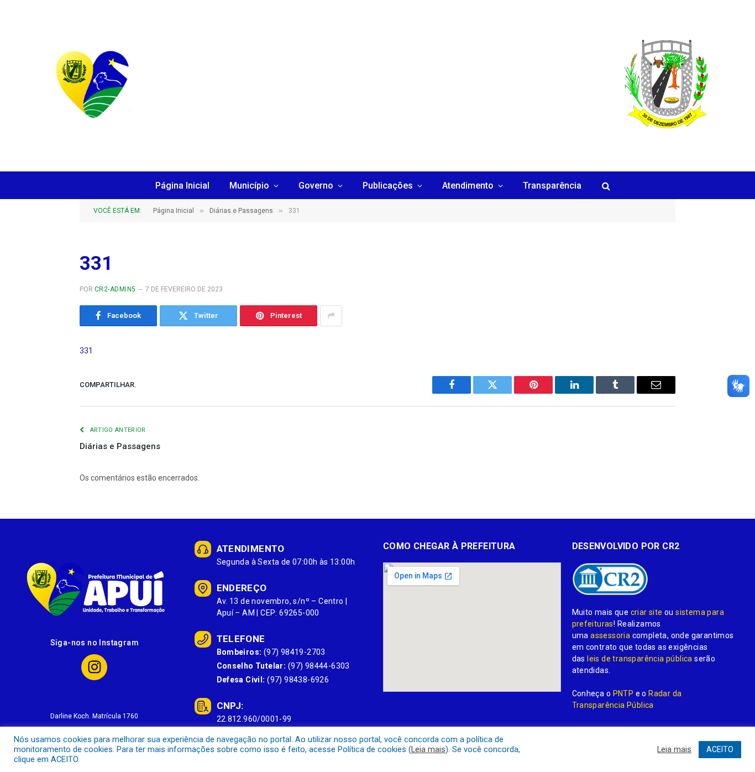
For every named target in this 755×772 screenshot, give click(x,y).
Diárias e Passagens (120, 446)
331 (86, 350)
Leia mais (428, 749)
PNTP (623, 693)
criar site (647, 612)
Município (249, 185)
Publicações (388, 185)
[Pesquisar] (605, 186)
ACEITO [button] (719, 749)
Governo (315, 185)
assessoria (610, 635)
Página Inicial (182, 185)
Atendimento (468, 185)
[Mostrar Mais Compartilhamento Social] (331, 315)
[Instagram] (94, 667)
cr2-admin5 (115, 289)
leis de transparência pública (640, 658)
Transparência (552, 185)
